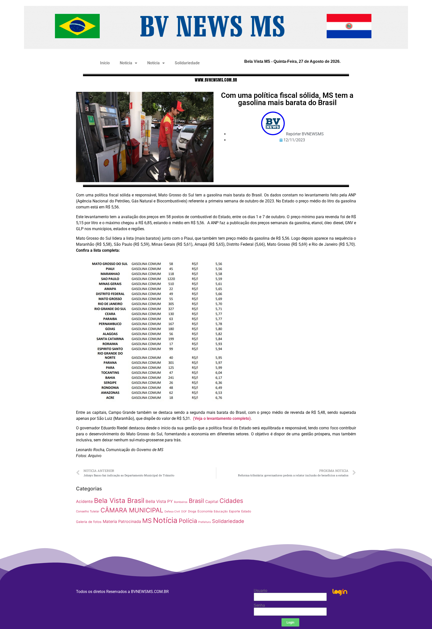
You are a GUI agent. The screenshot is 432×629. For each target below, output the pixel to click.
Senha (259, 605)
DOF (184, 511)
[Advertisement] (307, 519)
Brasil (196, 500)
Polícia (188, 520)
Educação (221, 511)
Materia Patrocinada (122, 521)
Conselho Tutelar (87, 511)
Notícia (126, 63)
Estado (246, 511)
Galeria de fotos (89, 522)
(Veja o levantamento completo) (222, 418)
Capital (211, 501)
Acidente (84, 501)
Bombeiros (181, 502)
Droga (192, 511)
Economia (205, 511)
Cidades (231, 500)
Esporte (234, 511)
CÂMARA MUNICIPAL (131, 510)
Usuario (260, 591)
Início (105, 63)
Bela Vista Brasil (119, 500)
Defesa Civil (172, 511)
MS (147, 520)
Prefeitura (204, 522)
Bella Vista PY (159, 501)
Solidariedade (187, 63)
